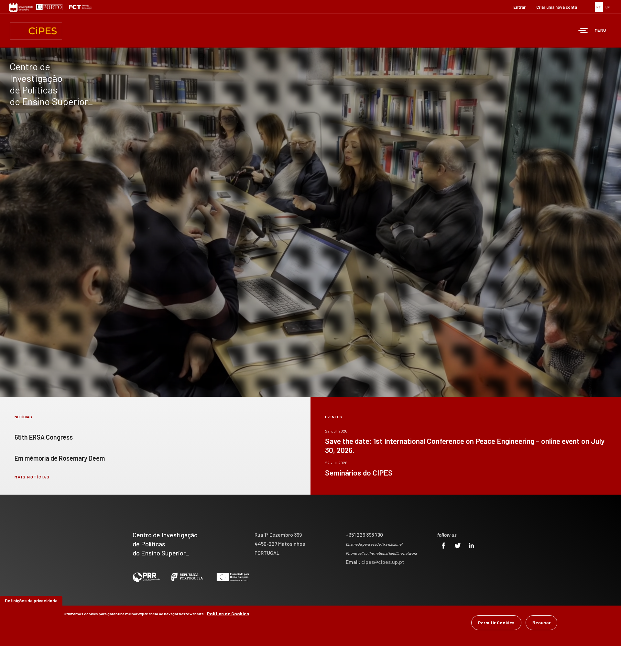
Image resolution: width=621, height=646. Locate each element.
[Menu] (583, 31)
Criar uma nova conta (556, 7)
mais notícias (32, 477)
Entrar (519, 7)
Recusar (541, 622)
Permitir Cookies (496, 622)
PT (598, 7)
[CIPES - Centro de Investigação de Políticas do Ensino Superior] (36, 30)
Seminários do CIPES (359, 472)
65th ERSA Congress (44, 437)
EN (607, 7)
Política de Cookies (228, 613)
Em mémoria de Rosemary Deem (60, 458)
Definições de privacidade (31, 600)
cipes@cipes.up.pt (382, 562)
